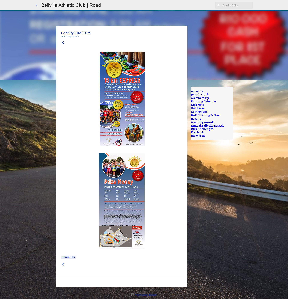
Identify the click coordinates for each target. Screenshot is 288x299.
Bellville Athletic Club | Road (71, 5)
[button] (63, 43)
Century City (68, 257)
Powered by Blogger (146, 294)
